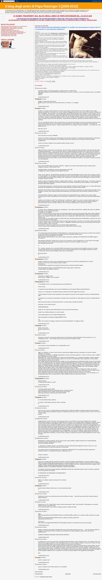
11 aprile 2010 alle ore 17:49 (43, 395)
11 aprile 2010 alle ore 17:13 (43, 279)
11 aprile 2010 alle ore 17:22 (43, 323)
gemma (38, 108)
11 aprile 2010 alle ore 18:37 (43, 483)
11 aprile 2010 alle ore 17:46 (43, 376)
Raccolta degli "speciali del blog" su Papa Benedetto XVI (13, 32)
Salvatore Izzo (54, 33)
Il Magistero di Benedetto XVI (7, 29)
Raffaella (39, 99)
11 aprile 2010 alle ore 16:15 (43, 106)
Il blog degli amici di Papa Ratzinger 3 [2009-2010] (41, 6)
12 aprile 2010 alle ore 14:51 (43, 562)
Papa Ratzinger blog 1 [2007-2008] (8, 35)
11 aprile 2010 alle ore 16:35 (43, 161)
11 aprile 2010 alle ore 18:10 (43, 416)
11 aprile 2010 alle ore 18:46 (43, 491)
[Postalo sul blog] (50, 81)
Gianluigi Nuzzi (62, 33)
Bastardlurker (40, 281)
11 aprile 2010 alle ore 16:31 (43, 131)
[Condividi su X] (51, 81)
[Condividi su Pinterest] (54, 81)
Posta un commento (39, 571)
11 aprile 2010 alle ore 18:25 (43, 436)
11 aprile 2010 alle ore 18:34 (43, 457)
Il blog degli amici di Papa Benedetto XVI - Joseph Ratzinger (14, 26)
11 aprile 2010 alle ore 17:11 (43, 271)
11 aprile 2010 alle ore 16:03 (43, 96)
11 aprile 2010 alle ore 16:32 (43, 145)
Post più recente (39, 573)
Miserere (39, 459)
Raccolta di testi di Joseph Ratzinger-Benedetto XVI (12, 31)
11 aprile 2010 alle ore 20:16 (43, 525)
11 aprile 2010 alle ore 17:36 (43, 341)
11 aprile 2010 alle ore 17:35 (43, 332)
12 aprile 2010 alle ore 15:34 (43, 569)
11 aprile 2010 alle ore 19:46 (43, 499)
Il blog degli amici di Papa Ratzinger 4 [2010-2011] (12, 33)
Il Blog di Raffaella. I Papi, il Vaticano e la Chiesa (11, 27)
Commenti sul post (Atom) (46, 576)
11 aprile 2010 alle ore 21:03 (43, 537)
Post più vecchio (97, 573)
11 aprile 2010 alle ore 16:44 (43, 257)
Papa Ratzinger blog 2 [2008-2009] (8, 34)
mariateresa (40, 207)
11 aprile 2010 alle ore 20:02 (43, 509)
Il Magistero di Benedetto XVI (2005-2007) (10, 30)
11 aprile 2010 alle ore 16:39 (43, 205)
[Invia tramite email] (48, 81)
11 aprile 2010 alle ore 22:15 (43, 555)
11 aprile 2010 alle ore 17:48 (43, 384)
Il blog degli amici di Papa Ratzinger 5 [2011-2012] (12, 28)
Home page (68, 573)
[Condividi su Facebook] (53, 81)
